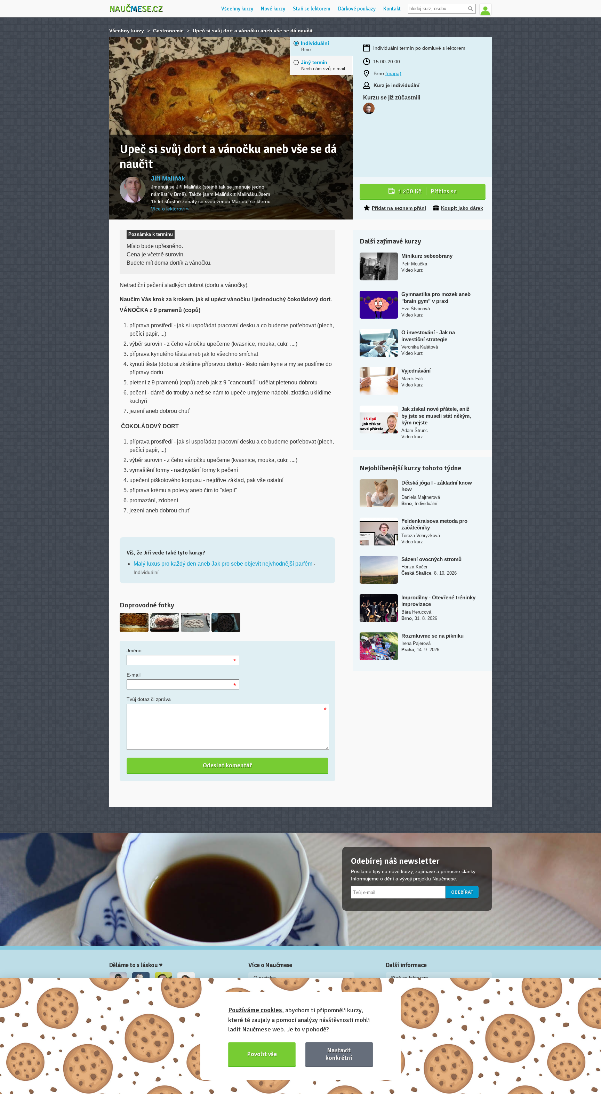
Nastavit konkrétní (339, 1053)
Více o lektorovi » (170, 208)
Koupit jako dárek (462, 208)
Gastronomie (168, 30)
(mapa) (393, 73)
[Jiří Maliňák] (133, 190)
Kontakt (392, 9)
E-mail (134, 675)
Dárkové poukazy (357, 9)
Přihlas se (427, 191)
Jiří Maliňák (168, 178)
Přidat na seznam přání (399, 208)
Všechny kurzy (237, 9)
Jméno (134, 650)
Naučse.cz (136, 8)
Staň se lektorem (311, 9)
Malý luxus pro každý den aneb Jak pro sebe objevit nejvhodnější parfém (223, 564)
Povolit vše (262, 1054)
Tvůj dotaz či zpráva (149, 699)
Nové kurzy (273, 9)
